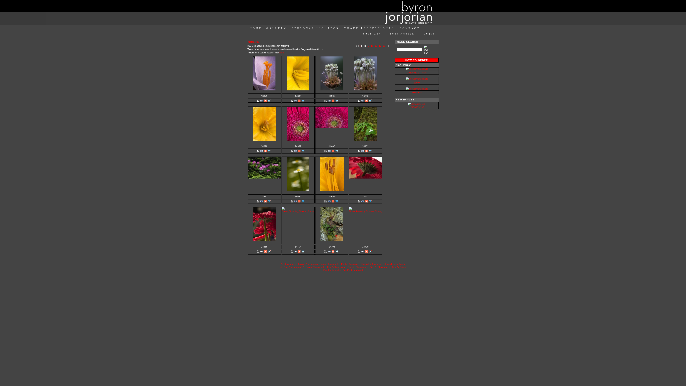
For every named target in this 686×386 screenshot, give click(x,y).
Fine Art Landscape (336, 267)
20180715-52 (417, 92)
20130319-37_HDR (417, 72)
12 (380, 46)
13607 (417, 82)
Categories (254, 42)
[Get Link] (261, 100)
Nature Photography (329, 264)
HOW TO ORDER (416, 60)
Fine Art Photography (380, 267)
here (281, 52)
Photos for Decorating (371, 264)
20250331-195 (416, 107)
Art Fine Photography (290, 267)
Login (429, 33)
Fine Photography (332, 270)
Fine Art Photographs (358, 267)
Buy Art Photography (308, 264)
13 (384, 46)
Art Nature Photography (314, 267)
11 (376, 46)
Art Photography (288, 264)
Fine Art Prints (399, 267)
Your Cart (372, 33)
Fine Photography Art (352, 270)
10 (372, 46)
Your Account (403, 33)
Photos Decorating (350, 264)
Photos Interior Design (395, 264)
